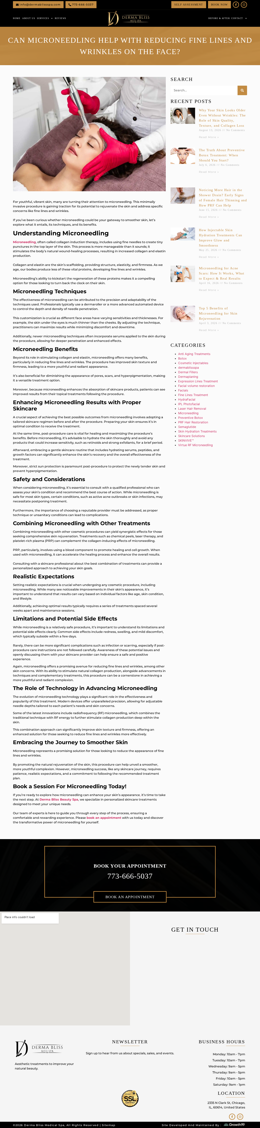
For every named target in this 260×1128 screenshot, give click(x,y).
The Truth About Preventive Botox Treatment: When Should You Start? (222, 155)
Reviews (60, 18)
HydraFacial (186, 399)
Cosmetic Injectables (193, 363)
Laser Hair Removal (192, 408)
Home (16, 18)
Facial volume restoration (196, 386)
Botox (182, 358)
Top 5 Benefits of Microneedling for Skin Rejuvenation (218, 313)
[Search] (242, 90)
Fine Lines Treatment (193, 395)
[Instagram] (244, 5)
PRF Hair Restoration (193, 422)
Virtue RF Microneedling (195, 445)
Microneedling (188, 413)
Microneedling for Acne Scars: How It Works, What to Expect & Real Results (221, 273)
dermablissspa (188, 367)
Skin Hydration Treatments (197, 431)
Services (43, 18)
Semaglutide (187, 427)
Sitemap (109, 1125)
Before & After (219, 18)
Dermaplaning (188, 377)
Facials (183, 390)
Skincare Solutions (191, 436)
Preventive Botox (190, 418)
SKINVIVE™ (186, 440)
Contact (237, 18)
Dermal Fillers (188, 372)
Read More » (209, 137)
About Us (28, 18)
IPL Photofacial (189, 404)
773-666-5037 (130, 876)
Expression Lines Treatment (198, 381)
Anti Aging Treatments (194, 354)
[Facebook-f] (236, 5)
